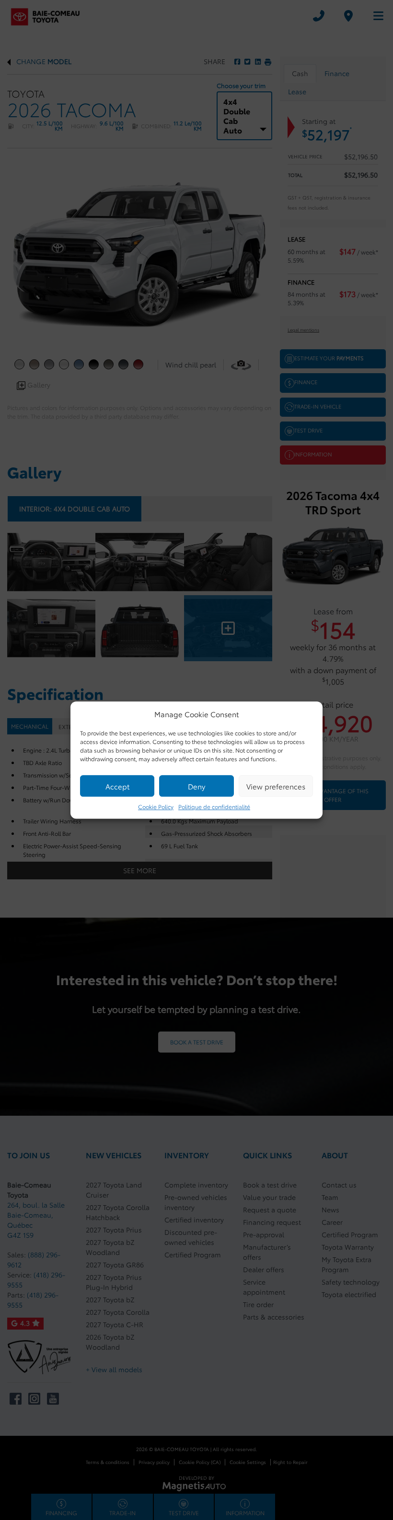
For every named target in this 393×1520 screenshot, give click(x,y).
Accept (117, 786)
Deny (196, 786)
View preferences (275, 786)
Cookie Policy (155, 806)
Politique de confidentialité (214, 806)
